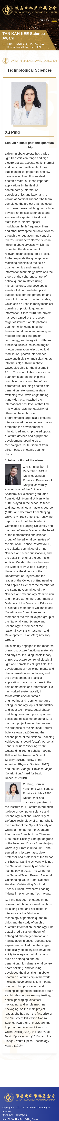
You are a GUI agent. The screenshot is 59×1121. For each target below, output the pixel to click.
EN (47, 20)
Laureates (21, 43)
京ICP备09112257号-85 (14, 1115)
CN (41, 20)
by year (29, 47)
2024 (38, 47)
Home (10, 43)
